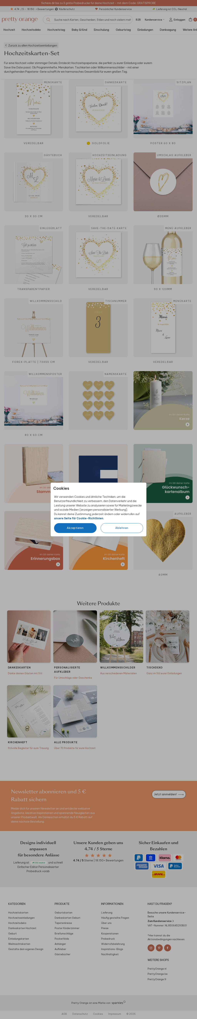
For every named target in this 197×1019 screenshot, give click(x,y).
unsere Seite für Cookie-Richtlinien (78, 518)
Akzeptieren (75, 528)
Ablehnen (121, 528)
